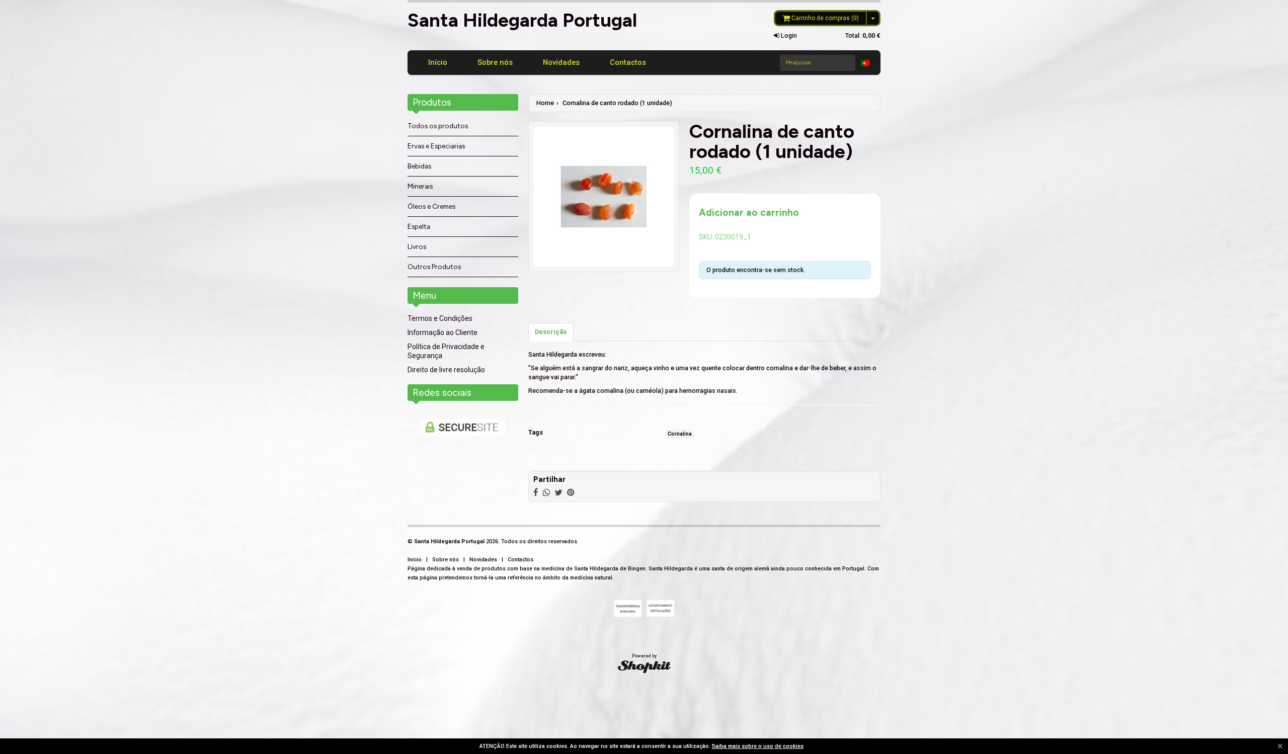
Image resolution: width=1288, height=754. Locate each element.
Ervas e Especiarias (436, 146)
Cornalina (680, 434)
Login (788, 35)
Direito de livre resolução (446, 370)
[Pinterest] (570, 492)
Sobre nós (495, 62)
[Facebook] (535, 492)
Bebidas (419, 166)
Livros (417, 246)
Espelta (419, 226)
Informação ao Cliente (442, 332)
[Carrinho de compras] (873, 18)
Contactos (628, 62)
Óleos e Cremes (431, 206)
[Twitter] (558, 492)
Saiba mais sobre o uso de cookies (757, 746)
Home (545, 103)
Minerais (420, 186)
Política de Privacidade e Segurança (446, 351)
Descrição (551, 332)
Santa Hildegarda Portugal (522, 20)
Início (437, 62)
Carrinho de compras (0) (824, 18)
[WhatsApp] (546, 492)
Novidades (561, 62)
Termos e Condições (440, 318)
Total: (862, 35)
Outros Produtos (434, 267)
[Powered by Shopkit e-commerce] (644, 666)
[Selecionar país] (865, 62)
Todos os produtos (438, 126)
